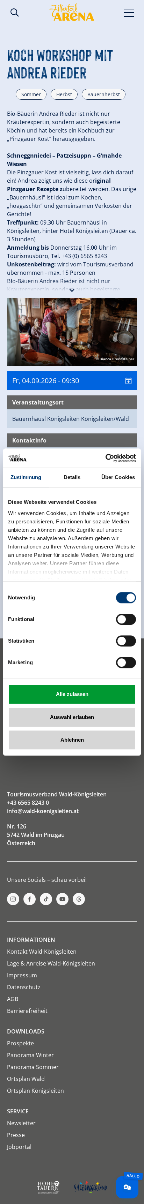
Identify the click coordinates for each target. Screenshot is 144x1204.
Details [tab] (72, 477)
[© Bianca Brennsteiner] (72, 331)
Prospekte (20, 1043)
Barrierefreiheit (27, 1011)
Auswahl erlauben (72, 717)
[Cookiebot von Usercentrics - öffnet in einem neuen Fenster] (105, 458)
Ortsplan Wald (26, 1079)
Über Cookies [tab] (118, 477)
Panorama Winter (30, 1055)
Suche (14, 12)
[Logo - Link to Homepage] (71, 12)
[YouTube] (62, 899)
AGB (12, 999)
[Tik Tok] (46, 899)
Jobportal (19, 1147)
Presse (16, 1135)
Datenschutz (24, 987)
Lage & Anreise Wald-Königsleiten (51, 963)
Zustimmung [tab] (26, 477)
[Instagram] (13, 899)
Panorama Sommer (33, 1067)
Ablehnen (72, 740)
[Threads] (79, 899)
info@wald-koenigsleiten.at (43, 811)
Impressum (22, 975)
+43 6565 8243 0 (28, 803)
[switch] (126, 619)
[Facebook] (29, 899)
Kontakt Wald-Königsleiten (42, 951)
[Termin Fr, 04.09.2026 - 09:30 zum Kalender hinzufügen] (128, 380)
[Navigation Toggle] (129, 12)
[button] (72, 288)
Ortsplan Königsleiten (35, 1091)
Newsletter (21, 1123)
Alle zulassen (72, 694)
